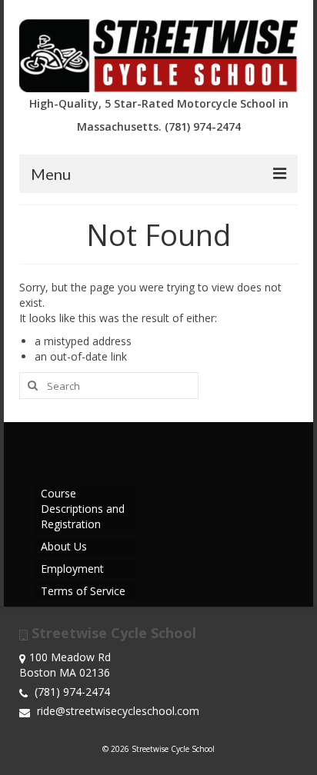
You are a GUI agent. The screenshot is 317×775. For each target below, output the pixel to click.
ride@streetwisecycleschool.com (116, 710)
